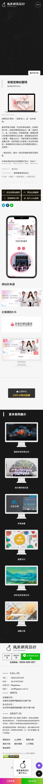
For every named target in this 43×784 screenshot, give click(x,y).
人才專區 (30, 743)
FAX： (5, 681)
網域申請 (16, 656)
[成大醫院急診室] (21, 473)
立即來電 (11, 781)
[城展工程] (21, 617)
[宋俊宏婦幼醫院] (21, 102)
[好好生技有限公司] (21, 581)
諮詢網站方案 (13, 198)
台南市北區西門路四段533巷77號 (17, 700)
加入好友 (32, 781)
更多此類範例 (33, 192)
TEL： (5, 678)
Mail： (5, 689)
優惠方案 (30, 739)
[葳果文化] (21, 545)
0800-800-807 (17, 678)
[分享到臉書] (7, 205)
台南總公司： (8, 697)
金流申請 (7, 656)
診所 (5, 176)
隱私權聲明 (31, 753)
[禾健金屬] (21, 509)
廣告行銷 (6, 743)
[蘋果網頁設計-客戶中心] (22, 767)
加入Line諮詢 (32, 198)
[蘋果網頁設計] (13, 5)
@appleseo (15, 685)
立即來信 (21, 393)
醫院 (12, 176)
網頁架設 (31, 176)
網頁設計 (6, 739)
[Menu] (38, 5)
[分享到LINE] (11, 205)
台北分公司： (8, 704)
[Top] (39, 773)
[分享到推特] (3, 205)
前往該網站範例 (13, 192)
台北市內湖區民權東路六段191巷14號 (19, 707)
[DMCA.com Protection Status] (11, 756)
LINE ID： (7, 685)
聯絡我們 (6, 748)
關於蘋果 (18, 743)
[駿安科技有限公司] (21, 437)
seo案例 (17, 739)
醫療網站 (20, 176)
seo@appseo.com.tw (19, 689)
